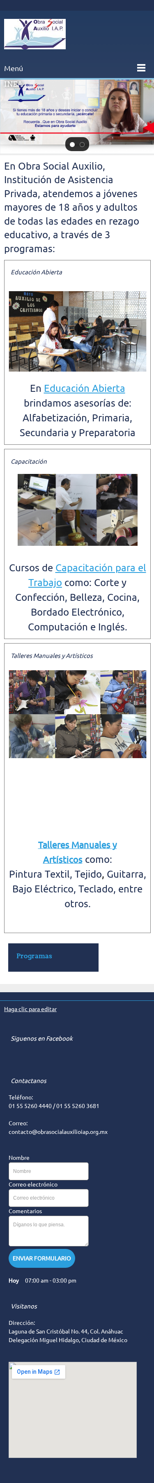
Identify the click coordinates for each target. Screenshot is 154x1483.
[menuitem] (53, 957)
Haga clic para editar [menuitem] (30, 1009)
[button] (72, 144)
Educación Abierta (84, 388)
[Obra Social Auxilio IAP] (35, 34)
